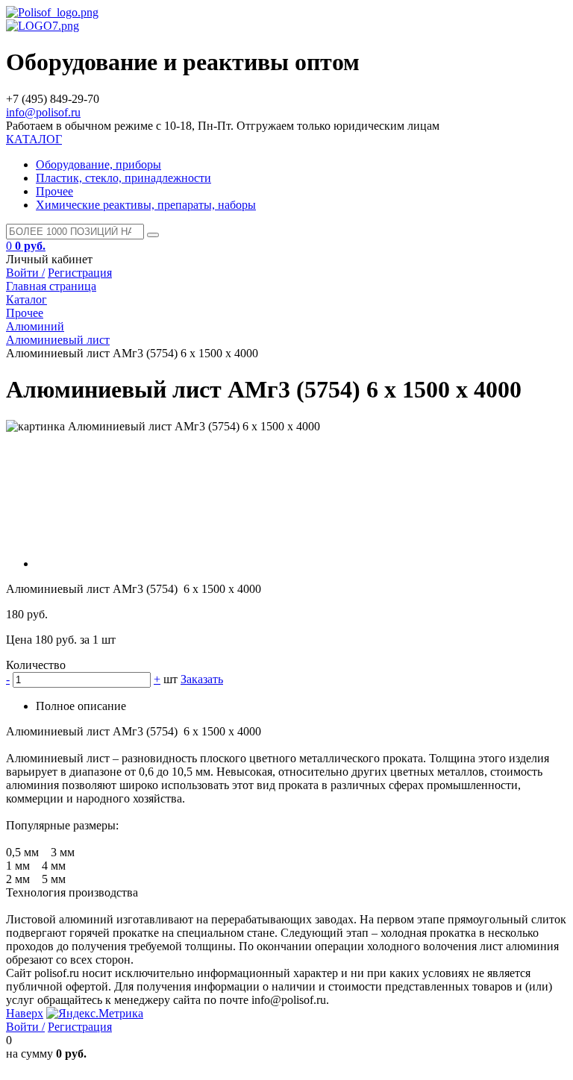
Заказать (202, 679)
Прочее (54, 191)
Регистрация (80, 272)
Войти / (25, 272)
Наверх (24, 1013)
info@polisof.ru (43, 112)
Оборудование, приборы (98, 164)
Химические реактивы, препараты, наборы (146, 204)
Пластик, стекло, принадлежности (123, 178)
